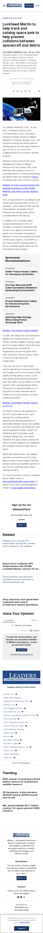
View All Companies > (21, 763)
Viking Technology (11, 754)
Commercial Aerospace (12, 18)
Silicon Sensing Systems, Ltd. (16, 747)
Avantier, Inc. (9, 694)
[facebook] (13, 91)
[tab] (9, 620)
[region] (21, 625)
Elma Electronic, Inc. (12, 712)
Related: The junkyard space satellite (20, 330)
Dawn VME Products (12, 698)
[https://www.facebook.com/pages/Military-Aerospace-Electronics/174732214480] (18, 897)
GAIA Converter (10, 719)
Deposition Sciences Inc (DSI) (16, 701)
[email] (29, 91)
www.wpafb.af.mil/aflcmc (24, 488)
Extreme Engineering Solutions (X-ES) (20, 715)
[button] (4, 5)
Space (35, 177)
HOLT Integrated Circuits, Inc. (16, 722)
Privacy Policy (25, 922)
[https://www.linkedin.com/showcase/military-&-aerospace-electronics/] (21, 897)
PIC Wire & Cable (11, 743)
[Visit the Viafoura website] (34, 631)
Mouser (7, 736)
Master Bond (9, 733)
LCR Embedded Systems (14, 729)
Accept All (21, 928)
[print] (39, 91)
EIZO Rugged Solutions (13, 708)
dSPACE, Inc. (9, 705)
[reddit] (25, 91)
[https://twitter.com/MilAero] (24, 897)
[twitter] (21, 91)
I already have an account (21, 654)
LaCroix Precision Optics (14, 726)
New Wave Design (11, 740)
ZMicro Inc (8, 757)
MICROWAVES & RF (21, 907)
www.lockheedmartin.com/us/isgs (18, 481)
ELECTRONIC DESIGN (21, 910)
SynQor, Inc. (9, 750)
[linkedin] (17, 91)
